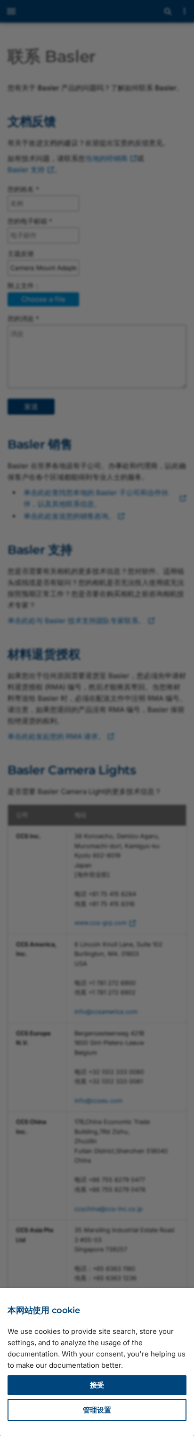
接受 (97, 1384)
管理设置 (97, 1409)
